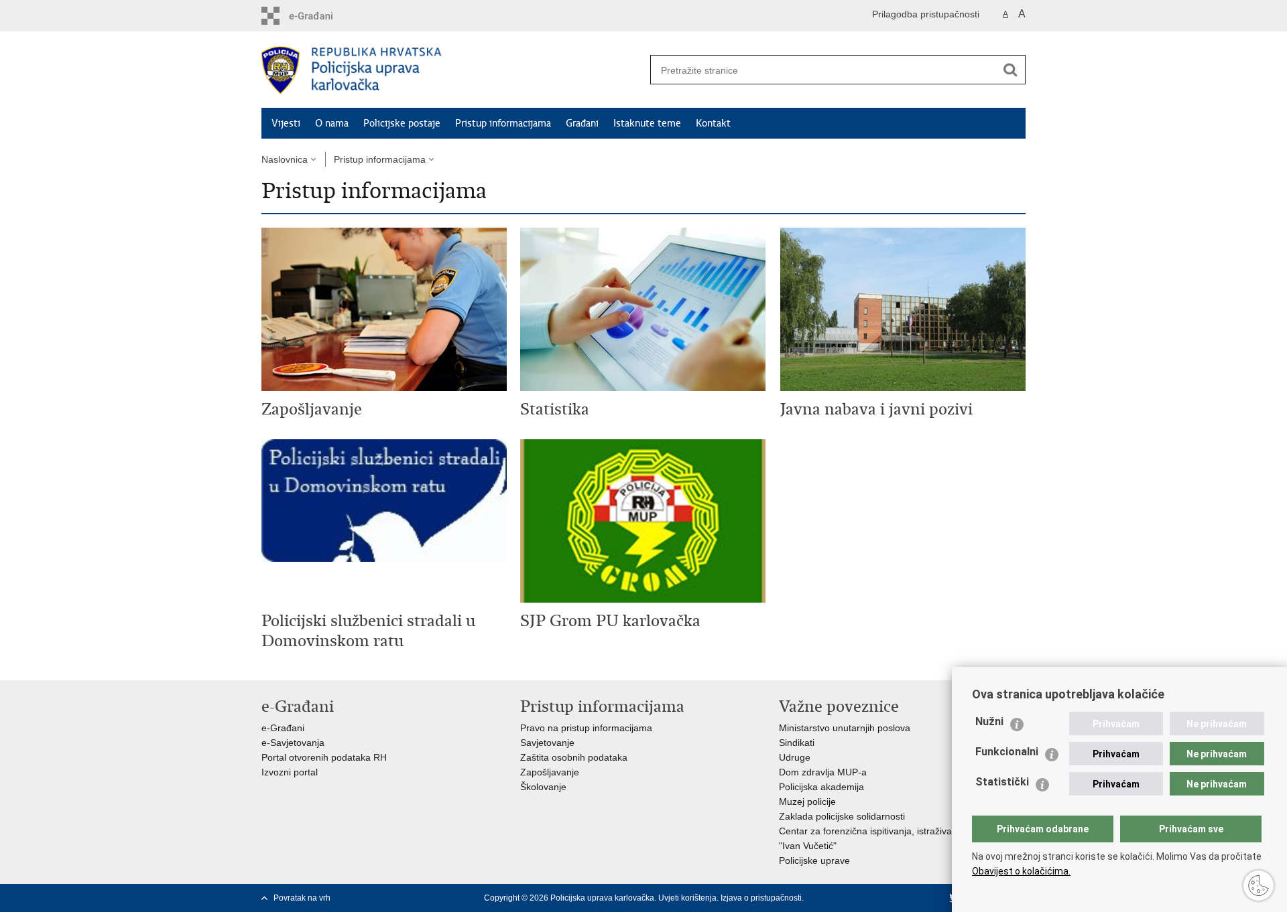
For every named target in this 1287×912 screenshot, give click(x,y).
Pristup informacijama (503, 123)
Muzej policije (807, 801)
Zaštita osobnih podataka (573, 757)
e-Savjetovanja (292, 742)
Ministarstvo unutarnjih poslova (844, 728)
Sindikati (796, 742)
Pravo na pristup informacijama (586, 728)
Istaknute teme (647, 123)
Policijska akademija (821, 786)
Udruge (794, 757)
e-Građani (282, 728)
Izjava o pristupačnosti (761, 898)
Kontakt (713, 123)
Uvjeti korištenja (687, 898)
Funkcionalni (1006, 751)
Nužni (989, 721)
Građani (582, 123)
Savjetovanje (547, 742)
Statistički (1002, 781)
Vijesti (285, 123)
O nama (332, 123)
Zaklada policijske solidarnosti (842, 816)
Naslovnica (284, 159)
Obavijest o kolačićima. (1021, 871)
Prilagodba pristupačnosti (925, 14)
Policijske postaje (401, 123)
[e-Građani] (318, 16)
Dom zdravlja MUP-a (823, 772)
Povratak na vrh (301, 898)
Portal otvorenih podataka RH (324, 757)
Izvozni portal (289, 772)
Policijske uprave (814, 860)
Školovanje (543, 786)
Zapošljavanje (549, 772)
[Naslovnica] (452, 70)
